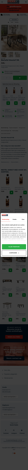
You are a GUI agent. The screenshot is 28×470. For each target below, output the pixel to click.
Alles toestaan (13, 246)
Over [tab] (23, 219)
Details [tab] (14, 219)
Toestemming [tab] (5, 219)
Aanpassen (13, 252)
